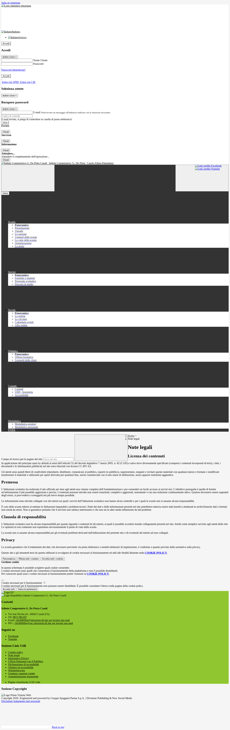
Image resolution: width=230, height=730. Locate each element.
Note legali (14, 655)
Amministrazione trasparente (23, 676)
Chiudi (6, 132)
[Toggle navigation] (28, 178)
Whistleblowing (16, 670)
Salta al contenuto (10, 2)
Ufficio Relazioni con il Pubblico (25, 661)
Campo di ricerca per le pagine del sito (21, 459)
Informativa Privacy (18, 658)
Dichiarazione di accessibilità (23, 664)
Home (131, 435)
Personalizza (9, 559)
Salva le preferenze (27, 589)
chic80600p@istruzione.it (43, 620)
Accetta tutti (52, 559)
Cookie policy (15, 652)
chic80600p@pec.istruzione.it (43, 623)
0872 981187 (20, 617)
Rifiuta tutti (29, 559)
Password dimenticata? (13, 69)
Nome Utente (40, 60)
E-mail (36, 112)
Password (38, 63)
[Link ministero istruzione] (16, 5)
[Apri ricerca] (202, 178)
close (5, 193)
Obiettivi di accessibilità (20, 667)
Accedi (6, 43)
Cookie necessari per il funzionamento (22, 582)
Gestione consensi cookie (21, 673)
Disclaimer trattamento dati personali (20, 701)
